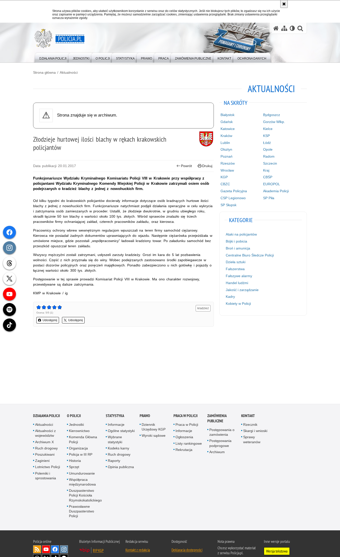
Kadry (230, 297)
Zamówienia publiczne (217, 419)
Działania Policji (46, 416)
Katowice (228, 129)
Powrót (186, 166)
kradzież (203, 308)
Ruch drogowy (46, 449)
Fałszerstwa (235, 269)
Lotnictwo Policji (47, 468)
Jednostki (76, 425)
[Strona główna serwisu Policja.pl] (276, 28)
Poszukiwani (45, 455)
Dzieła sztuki (235, 262)
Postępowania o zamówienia (221, 433)
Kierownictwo (79, 431)
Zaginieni (42, 461)
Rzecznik (250, 425)
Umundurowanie (82, 474)
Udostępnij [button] (50, 320)
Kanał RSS (37, 550)
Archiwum (217, 453)
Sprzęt (74, 468)
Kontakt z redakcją (137, 550)
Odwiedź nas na (46, 550)
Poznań (226, 156)
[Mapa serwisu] (284, 28)
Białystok (227, 115)
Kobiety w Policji (238, 304)
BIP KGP (98, 551)
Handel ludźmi (237, 283)
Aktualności (69, 72)
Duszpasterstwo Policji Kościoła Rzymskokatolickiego (85, 496)
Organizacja (78, 449)
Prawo (145, 416)
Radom (269, 156)
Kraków (226, 136)
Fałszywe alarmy (239, 276)
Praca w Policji (185, 416)
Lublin (225, 143)
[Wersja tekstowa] (292, 28)
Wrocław (227, 170)
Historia (75, 461)
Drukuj (207, 166)
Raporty (114, 461)
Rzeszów (228, 163)
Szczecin (270, 163)
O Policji (74, 416)
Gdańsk (227, 122)
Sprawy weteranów (251, 440)
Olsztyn (226, 149)
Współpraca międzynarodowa (82, 482)
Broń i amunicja (238, 248)
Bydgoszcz (271, 115)
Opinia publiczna (121, 468)
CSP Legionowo (233, 198)
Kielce (268, 129)
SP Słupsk (228, 205)
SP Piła (268, 198)
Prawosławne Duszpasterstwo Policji (81, 512)
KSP (266, 136)
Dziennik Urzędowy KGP (154, 427)
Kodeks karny (118, 449)
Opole (268, 149)
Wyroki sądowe (154, 436)
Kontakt (248, 416)
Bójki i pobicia (236, 241)
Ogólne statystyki (121, 431)
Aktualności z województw (45, 434)
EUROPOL (271, 184)
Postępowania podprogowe (220, 444)
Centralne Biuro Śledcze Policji (250, 255)
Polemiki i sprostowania (45, 476)
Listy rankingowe (188, 444)
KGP (224, 177)
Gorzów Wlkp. (274, 122)
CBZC (225, 184)
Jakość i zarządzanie (242, 290)
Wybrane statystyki (115, 440)
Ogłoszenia (184, 438)
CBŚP (267, 177)
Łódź (267, 143)
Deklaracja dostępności (186, 550)
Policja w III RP (80, 455)
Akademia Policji (276, 191)
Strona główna (44, 72)
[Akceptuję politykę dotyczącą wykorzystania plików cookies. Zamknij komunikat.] (284, 4)
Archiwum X (44, 443)
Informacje (116, 425)
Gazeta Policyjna (234, 191)
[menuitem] (53, 57)
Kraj (266, 170)
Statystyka (115, 416)
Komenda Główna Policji (83, 440)
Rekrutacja (183, 450)
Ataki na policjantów (241, 234)
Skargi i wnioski (255, 431)
